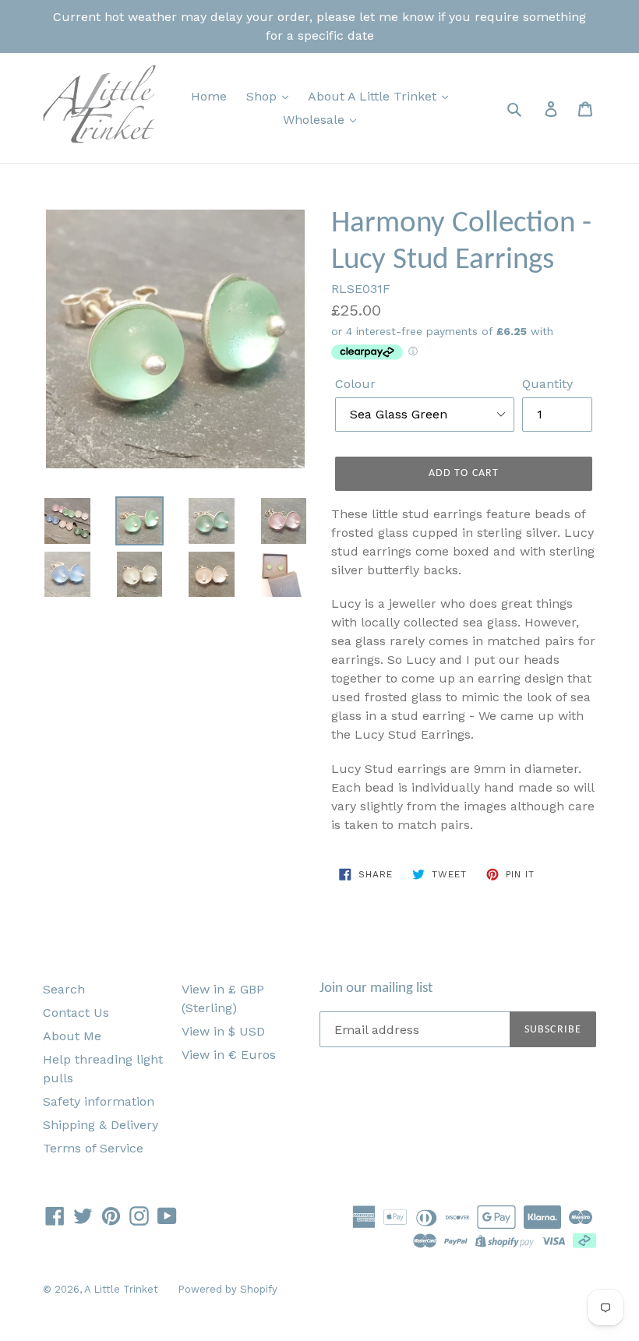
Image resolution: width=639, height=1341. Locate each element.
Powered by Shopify (227, 1289)
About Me (72, 1036)
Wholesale (315, 119)
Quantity (547, 383)
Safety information (98, 1101)
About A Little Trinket (374, 96)
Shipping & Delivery (100, 1124)
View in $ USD (223, 1031)
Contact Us (76, 1012)
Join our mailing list (376, 988)
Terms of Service (93, 1148)
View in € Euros (229, 1054)
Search (64, 989)
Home (209, 96)
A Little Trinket (121, 1289)
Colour (355, 383)
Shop (263, 96)
